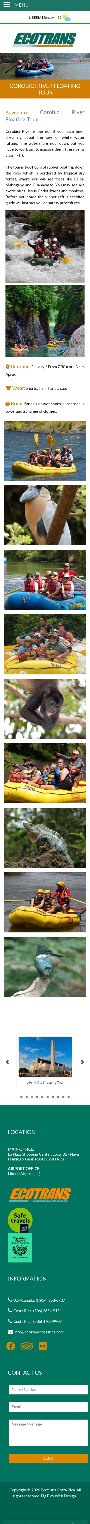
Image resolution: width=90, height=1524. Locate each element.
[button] (7, 4)
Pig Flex (47, 1495)
